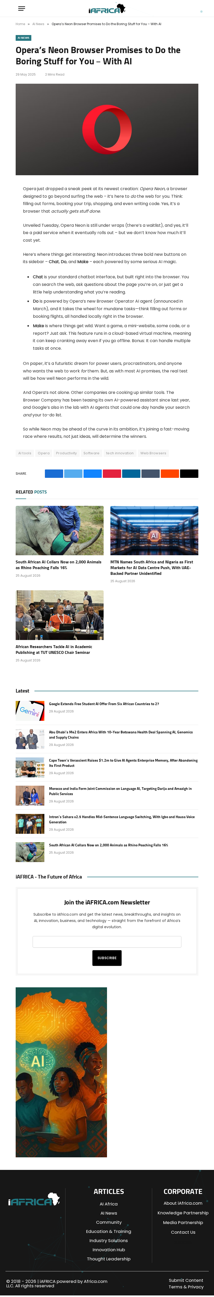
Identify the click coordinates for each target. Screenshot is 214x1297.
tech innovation (120, 453)
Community (109, 1222)
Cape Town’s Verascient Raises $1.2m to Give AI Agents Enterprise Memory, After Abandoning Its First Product (123, 763)
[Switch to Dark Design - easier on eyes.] (182, 8)
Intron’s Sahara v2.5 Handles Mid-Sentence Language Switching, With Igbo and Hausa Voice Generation (122, 819)
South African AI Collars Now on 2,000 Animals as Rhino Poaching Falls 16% (59, 565)
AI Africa (109, 1204)
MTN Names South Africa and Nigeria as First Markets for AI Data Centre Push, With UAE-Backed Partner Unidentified (151, 568)
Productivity (66, 453)
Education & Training (108, 1231)
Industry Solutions (109, 1240)
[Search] (192, 8)
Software (92, 453)
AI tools (24, 453)
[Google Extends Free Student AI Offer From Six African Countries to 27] (30, 711)
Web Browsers (153, 453)
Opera (44, 453)
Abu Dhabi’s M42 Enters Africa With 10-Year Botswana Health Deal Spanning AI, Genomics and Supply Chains (121, 734)
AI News (23, 37)
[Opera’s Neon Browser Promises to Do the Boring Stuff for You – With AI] (107, 174)
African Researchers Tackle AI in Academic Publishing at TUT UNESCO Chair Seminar (54, 650)
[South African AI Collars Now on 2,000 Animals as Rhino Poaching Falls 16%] (60, 531)
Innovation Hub (109, 1250)
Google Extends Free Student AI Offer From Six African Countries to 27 (104, 704)
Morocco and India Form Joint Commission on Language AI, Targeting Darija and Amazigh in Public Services (120, 791)
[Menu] (21, 8)
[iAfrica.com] (107, 8)
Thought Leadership (108, 1259)
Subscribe (107, 958)
